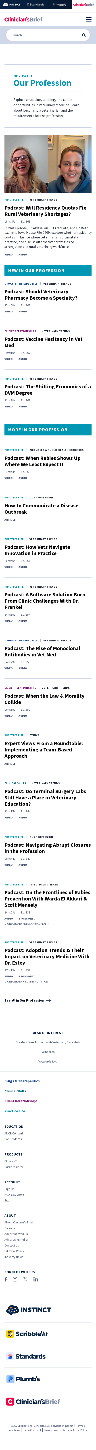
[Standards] (36, 4)
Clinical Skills (15, 783)
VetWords (48, 1052)
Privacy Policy (52, 1430)
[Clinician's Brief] (84, 4)
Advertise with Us (16, 1234)
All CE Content (13, 1133)
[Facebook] (5, 1279)
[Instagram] (15, 1279)
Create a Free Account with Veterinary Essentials (48, 1042)
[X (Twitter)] (25, 1279)
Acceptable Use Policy (75, 1430)
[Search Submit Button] (84, 35)
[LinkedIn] (35, 1279)
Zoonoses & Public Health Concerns (56, 450)
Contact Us (11, 1245)
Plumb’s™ (10, 1161)
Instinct (69, 1425)
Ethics (34, 735)
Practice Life (14, 199)
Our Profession (41, 497)
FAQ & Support (14, 1194)
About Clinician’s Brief (18, 1222)
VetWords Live (48, 1061)
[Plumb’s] (60, 4)
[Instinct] (12, 4)
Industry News (13, 1257)
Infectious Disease (43, 884)
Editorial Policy (14, 1251)
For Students (13, 1139)
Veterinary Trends (43, 199)
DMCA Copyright (32, 1430)
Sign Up (9, 1189)
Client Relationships (20, 331)
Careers (9, 1228)
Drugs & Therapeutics (21, 283)
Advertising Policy (16, 1240)
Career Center (13, 1167)
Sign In (8, 1200)
